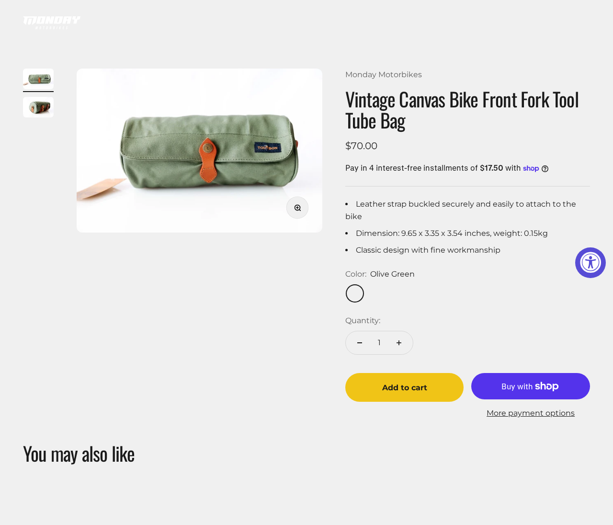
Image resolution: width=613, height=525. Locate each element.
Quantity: (362, 320)
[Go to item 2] (38, 108)
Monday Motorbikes (383, 74)
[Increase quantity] (399, 342)
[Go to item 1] (38, 80)
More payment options (531, 413)
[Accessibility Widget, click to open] (590, 262)
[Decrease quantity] (360, 342)
